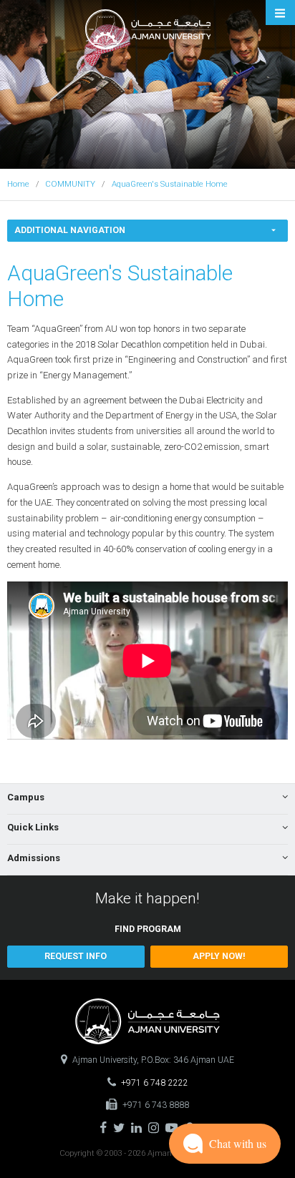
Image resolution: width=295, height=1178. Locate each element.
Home (18, 184)
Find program (148, 929)
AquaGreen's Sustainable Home (170, 184)
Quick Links (33, 827)
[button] (76, 957)
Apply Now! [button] (219, 956)
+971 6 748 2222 (154, 1083)
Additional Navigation (69, 230)
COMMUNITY (70, 184)
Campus (25, 797)
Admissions (33, 858)
